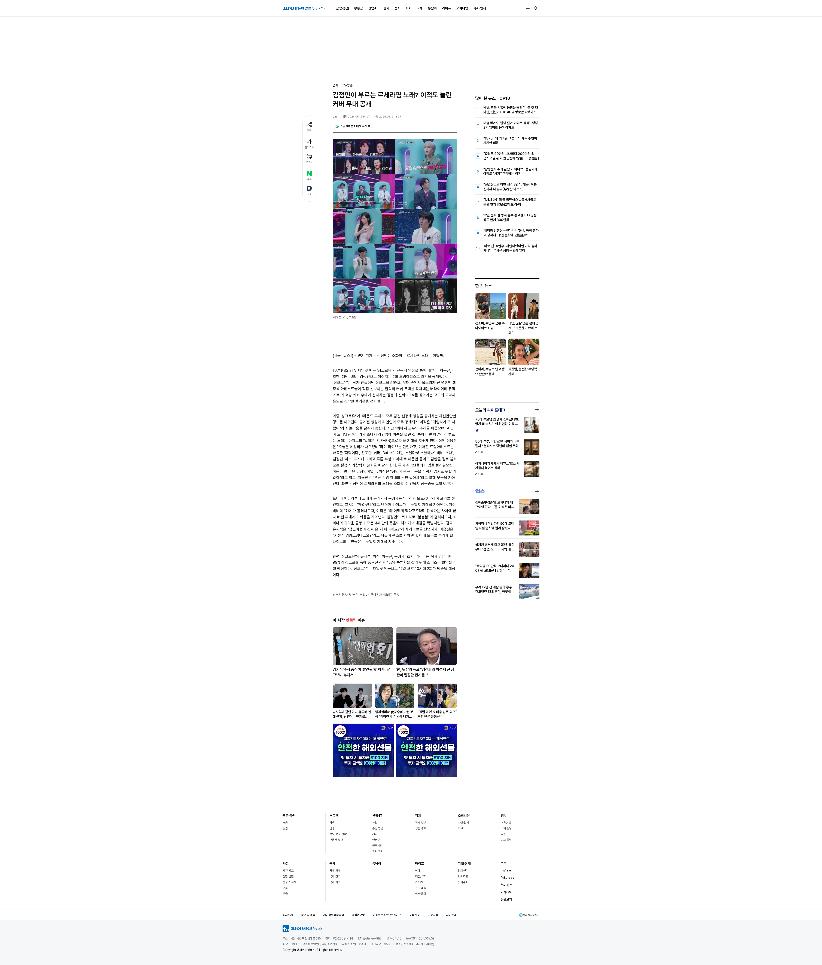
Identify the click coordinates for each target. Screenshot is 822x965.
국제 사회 (335, 882)
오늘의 (490, 410)
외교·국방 (506, 840)
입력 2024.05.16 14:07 (356, 116)
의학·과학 (377, 851)
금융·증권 (342, 8)
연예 (417, 870)
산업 (374, 822)
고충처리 (433, 915)
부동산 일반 (336, 840)
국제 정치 (335, 876)
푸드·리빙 (420, 888)
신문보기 (506, 899)
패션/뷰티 (420, 876)
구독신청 (414, 915)
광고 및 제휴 (308, 915)
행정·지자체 (289, 882)
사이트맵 (451, 915)
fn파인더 (463, 870)
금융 (285, 822)
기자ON (506, 892)
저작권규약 (358, 915)
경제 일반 (420, 822)
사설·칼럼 (463, 822)
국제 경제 (335, 870)
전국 (285, 893)
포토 (503, 863)
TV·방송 (347, 85)
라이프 (446, 8)
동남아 (432, 8)
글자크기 (309, 147)
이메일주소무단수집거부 (387, 915)
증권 (285, 828)
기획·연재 (479, 8)
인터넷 (376, 840)
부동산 (358, 8)
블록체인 (377, 845)
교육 (285, 888)
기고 (460, 828)
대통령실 (506, 822)
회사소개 (288, 915)
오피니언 (462, 8)
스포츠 (419, 882)
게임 (374, 834)
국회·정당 (506, 828)
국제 (420, 8)
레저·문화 (420, 893)
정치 (398, 8)
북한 (503, 834)
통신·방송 (377, 828)
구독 (309, 179)
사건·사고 (288, 870)
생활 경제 (420, 828)
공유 (309, 130)
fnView (506, 870)
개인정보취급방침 (333, 915)
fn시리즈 (463, 876)
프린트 (309, 162)
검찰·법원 (288, 876)
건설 (332, 828)
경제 (386, 8)
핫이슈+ (463, 882)
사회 (409, 8)
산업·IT (373, 8)
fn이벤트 (506, 885)
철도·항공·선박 (338, 834)
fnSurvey (507, 878)
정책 (332, 822)
